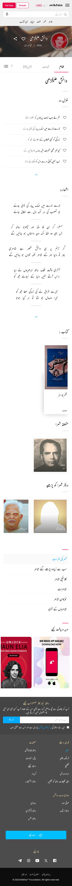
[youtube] (37, 860)
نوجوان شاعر (60, 599)
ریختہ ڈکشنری (31, 810)
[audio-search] (7, 14)
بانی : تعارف (31, 758)
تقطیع (67, 765)
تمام (61, 66)
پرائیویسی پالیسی (45, 727)
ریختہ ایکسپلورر (30, 781)
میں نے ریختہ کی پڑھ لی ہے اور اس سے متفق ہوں (37, 727)
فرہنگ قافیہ (64, 758)
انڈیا (26, 45)
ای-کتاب (24, 21)
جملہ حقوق (24, 874)
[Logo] (56, 5)
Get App (9, 5)
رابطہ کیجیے (32, 765)
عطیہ (67, 750)
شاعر (50, 21)
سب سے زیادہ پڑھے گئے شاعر (50, 569)
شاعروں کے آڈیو (57, 609)
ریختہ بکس (32, 818)
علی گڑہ (30, 45)
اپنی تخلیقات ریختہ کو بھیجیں (58, 781)
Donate (22, 5)
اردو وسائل (64, 773)
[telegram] (20, 860)
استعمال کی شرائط (34, 874)
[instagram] (29, 860)
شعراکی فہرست (59, 559)
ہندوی (33, 802)
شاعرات (62, 589)
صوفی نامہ (65, 802)
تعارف (45, 66)
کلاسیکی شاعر (61, 579)
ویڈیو (32, 21)
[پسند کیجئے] (23, 38)
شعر (44, 21)
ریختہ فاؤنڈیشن (30, 750)
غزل (27, 66)
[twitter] (46, 860)
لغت (39, 21)
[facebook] (55, 860)
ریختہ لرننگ (64, 810)
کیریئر (34, 773)
